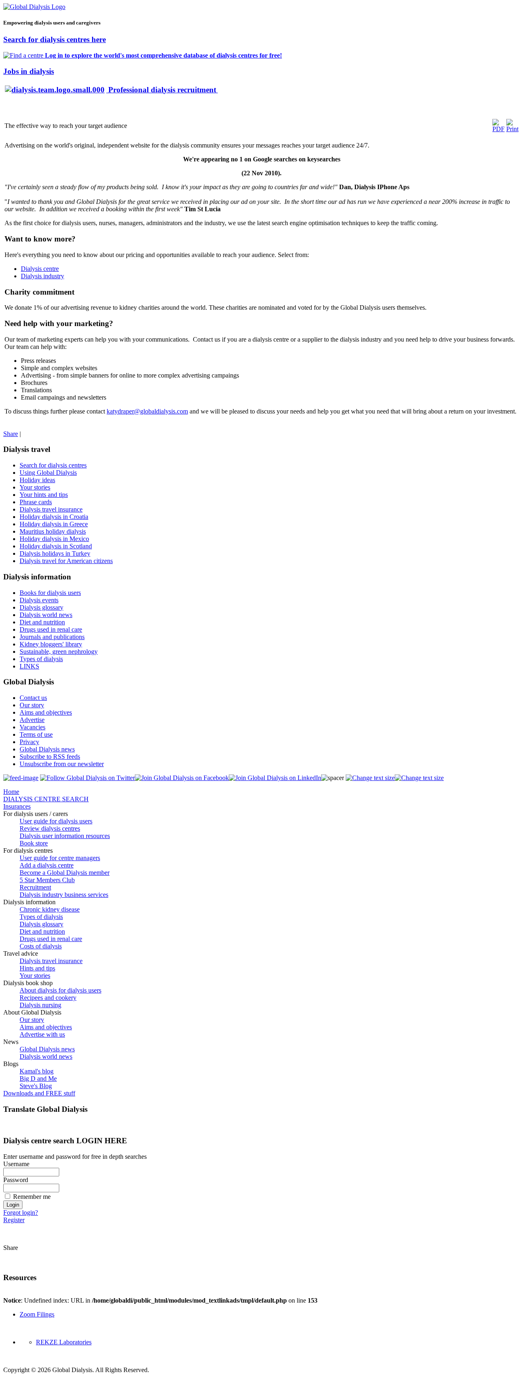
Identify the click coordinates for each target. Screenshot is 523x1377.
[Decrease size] (419, 777)
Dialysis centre (40, 268)
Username (16, 1163)
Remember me (32, 1196)
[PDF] (498, 128)
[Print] (512, 128)
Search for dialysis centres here (54, 39)
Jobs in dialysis (28, 71)
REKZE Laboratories (64, 1342)
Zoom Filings (37, 1314)
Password (15, 1179)
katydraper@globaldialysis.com (147, 411)
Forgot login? (20, 1212)
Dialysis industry (42, 276)
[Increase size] (370, 777)
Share (10, 433)
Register (14, 1219)
